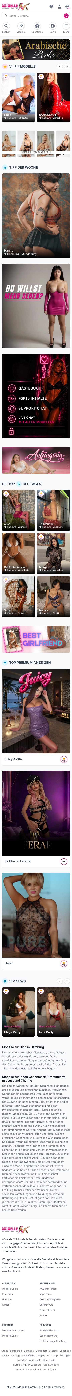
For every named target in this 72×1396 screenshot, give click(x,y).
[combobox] (36, 15)
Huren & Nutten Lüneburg (27, 1364)
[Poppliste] (51, 6)
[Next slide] (67, 66)
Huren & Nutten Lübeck (28, 1369)
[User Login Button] (59, 6)
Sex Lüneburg (51, 1364)
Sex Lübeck (49, 1369)
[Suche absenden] (66, 15)
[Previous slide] (60, 66)
